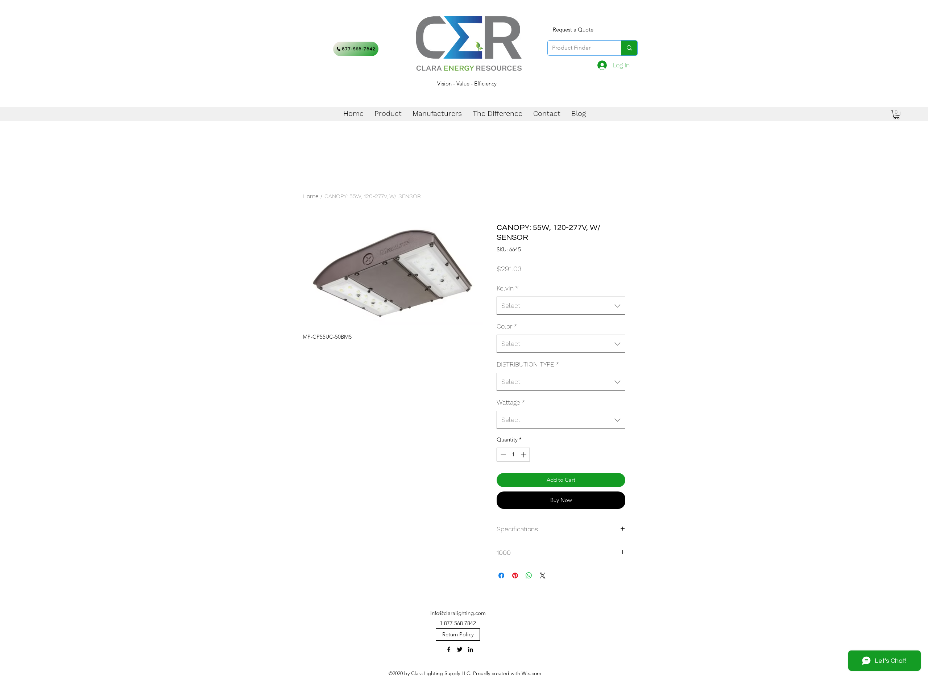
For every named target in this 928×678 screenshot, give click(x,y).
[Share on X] (542, 575)
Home (311, 196)
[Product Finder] (629, 48)
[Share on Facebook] (501, 575)
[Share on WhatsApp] (529, 575)
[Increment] (524, 454)
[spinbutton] (513, 454)
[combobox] (561, 306)
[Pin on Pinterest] (515, 575)
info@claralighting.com (458, 613)
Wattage (511, 402)
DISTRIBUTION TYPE (528, 364)
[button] (896, 114)
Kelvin (507, 288)
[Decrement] (503, 454)
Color (507, 326)
